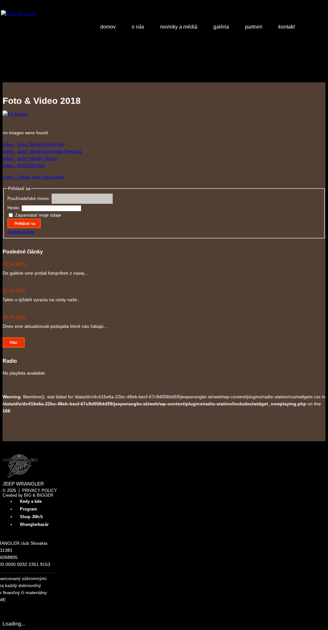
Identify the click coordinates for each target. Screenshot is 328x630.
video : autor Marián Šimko (30, 158)
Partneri (253, 26)
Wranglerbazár (34, 524)
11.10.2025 (14, 290)
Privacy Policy (39, 490)
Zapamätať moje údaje (38, 215)
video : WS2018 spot (24, 165)
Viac (14, 342)
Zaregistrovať (21, 231)
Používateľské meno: (29, 198)
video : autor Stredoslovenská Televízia (42, 151)
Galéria (221, 26)
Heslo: (14, 207)
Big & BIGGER (38, 495)
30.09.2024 (14, 317)
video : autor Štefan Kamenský (34, 144)
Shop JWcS (31, 516)
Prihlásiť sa (25, 223)
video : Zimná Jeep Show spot (33, 176)
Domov (108, 26)
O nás (138, 26)
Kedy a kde (31, 501)
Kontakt (286, 26)
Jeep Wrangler (23, 483)
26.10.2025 (14, 264)
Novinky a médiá (178, 26)
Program (28, 509)
